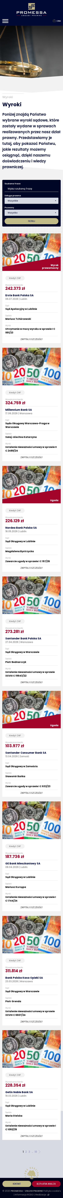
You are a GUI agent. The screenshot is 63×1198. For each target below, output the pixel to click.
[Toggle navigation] (5, 21)
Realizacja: (41, 1194)
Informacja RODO (24, 1194)
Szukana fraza (12, 183)
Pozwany (9, 207)
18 (36, 1152)
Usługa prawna (13, 195)
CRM (58, 21)
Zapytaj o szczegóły (31, 339)
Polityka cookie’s (52, 1190)
